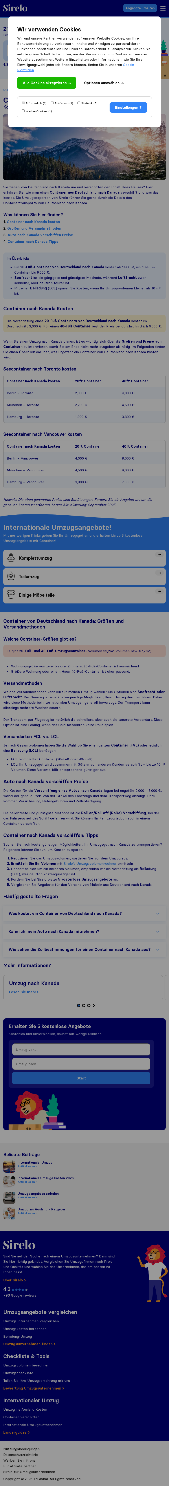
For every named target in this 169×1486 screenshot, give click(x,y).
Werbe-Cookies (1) (39, 111)
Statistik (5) (89, 103)
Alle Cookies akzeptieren (45, 83)
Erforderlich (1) (36, 103)
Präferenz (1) (64, 103)
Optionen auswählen (101, 83)
